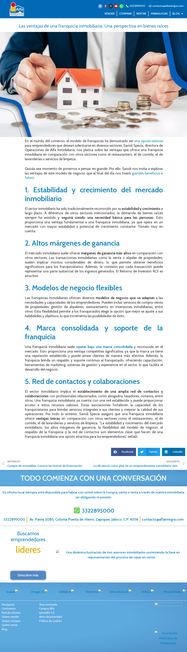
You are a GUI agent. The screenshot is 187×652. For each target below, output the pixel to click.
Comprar (125, 13)
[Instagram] (111, 6)
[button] (123, 452)
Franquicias (159, 13)
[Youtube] (116, 6)
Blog (176, 13)
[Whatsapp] (121, 6)
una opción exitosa (148, 141)
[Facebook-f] (105, 6)
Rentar (141, 13)
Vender (109, 13)
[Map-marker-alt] (100, 6)
